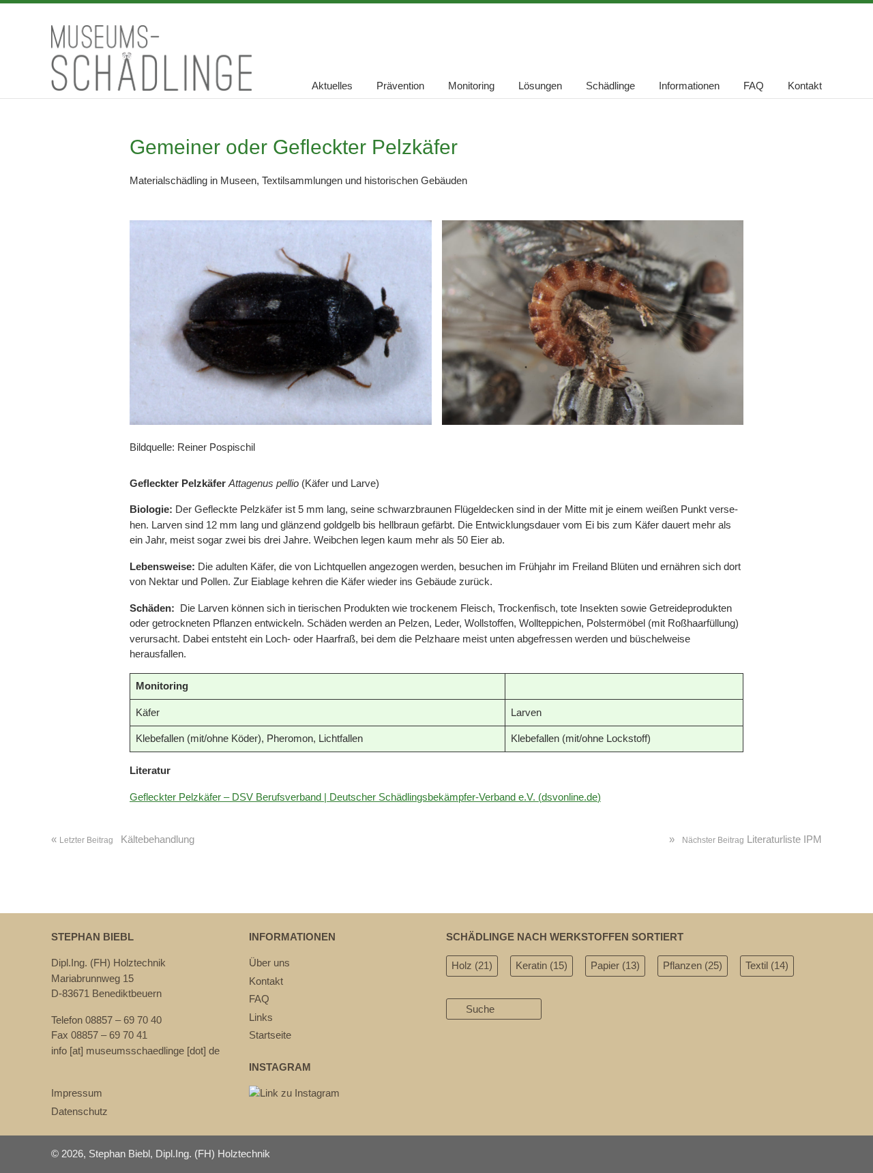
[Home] (151, 87)
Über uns (269, 962)
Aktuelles (332, 85)
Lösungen (540, 85)
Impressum (76, 1093)
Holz (472, 965)
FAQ (753, 85)
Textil (766, 965)
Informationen (689, 85)
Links (261, 1017)
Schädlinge (610, 85)
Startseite (270, 1035)
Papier (615, 965)
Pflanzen (692, 965)
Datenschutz (79, 1111)
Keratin (541, 965)
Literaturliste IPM (745, 839)
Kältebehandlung (122, 839)
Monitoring (471, 85)
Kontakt (805, 85)
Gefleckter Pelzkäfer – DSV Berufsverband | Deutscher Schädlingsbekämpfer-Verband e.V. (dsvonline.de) (365, 797)
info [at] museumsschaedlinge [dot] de (135, 1050)
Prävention (400, 85)
